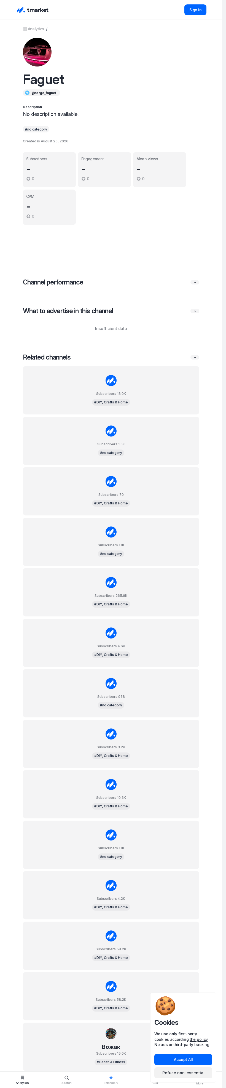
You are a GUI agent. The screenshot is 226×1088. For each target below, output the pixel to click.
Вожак (111, 1047)
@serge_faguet (43, 93)
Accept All (183, 1059)
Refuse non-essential (183, 1072)
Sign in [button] (195, 9)
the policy (199, 1039)
